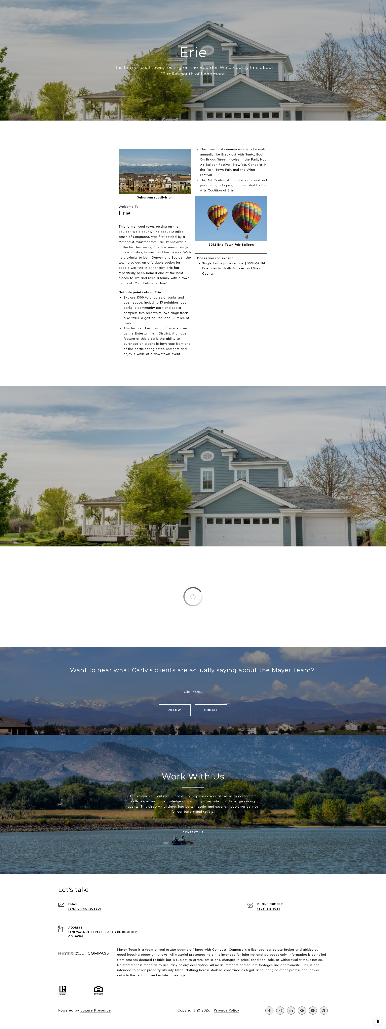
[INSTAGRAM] (280, 1010)
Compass (236, 949)
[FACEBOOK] (269, 1010)
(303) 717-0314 (268, 908)
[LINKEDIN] (291, 1010)
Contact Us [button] (193, 832)
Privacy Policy (226, 1010)
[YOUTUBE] (313, 1010)
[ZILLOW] (324, 1010)
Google (211, 710)
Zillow (174, 710)
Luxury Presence (95, 1010)
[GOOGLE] (302, 1010)
